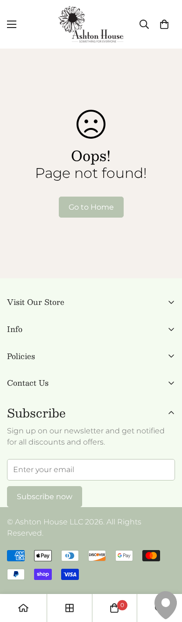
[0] (164, 24)
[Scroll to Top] (165, 572)
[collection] (69, 608)
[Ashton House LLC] (91, 24)
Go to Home (91, 207)
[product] (23, 608)
